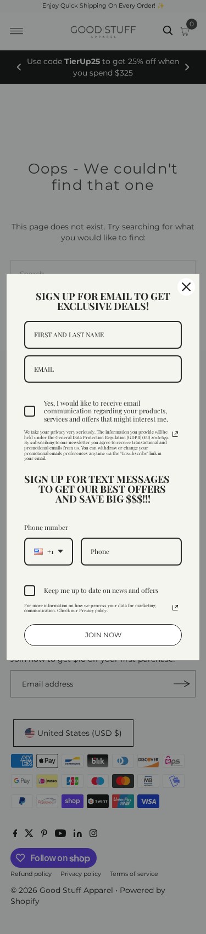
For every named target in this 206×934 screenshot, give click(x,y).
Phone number (46, 527)
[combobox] (48, 551)
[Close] (186, 287)
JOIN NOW (103, 635)
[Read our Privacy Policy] (175, 434)
